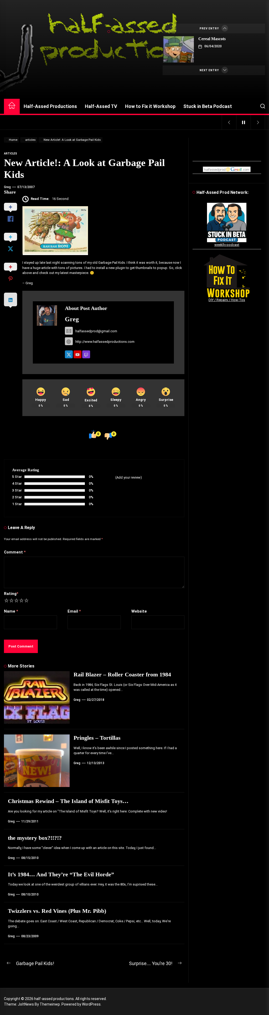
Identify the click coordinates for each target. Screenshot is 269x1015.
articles (10, 153)
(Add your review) (128, 477)
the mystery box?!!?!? (35, 838)
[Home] (12, 106)
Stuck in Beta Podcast (207, 106)
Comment (15, 552)
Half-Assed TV (101, 106)
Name (11, 611)
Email (74, 611)
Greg (7, 187)
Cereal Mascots (212, 39)
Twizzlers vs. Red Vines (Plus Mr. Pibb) (57, 911)
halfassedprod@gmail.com (96, 331)
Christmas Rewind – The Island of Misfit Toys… (68, 801)
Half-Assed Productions (50, 106)
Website (139, 611)
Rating (11, 593)
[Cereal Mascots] (178, 49)
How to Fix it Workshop (150, 106)
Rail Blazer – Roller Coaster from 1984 (122, 674)
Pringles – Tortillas (97, 737)
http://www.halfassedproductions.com (104, 342)
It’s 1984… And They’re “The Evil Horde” (61, 874)
